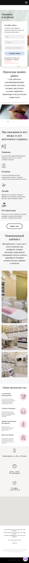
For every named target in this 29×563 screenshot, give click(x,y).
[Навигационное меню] (26, 2)
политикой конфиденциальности (11, 287)
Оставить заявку (14, 278)
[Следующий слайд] (28, 561)
